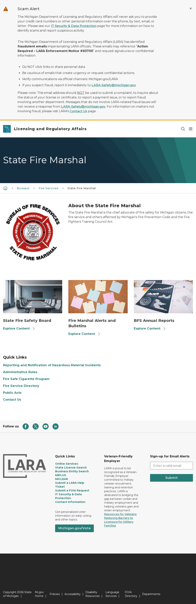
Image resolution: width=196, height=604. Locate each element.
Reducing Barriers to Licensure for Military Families (118, 521)
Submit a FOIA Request (72, 490)
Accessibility (73, 594)
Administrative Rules (20, 372)
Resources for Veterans (120, 514)
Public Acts (12, 393)
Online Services (66, 463)
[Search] (183, 129)
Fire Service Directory (21, 386)
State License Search (71, 467)
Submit (171, 478)
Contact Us (78, 111)
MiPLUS (60, 475)
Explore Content (16, 328)
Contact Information (70, 502)
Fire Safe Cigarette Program (26, 379)
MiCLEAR (61, 479)
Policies (55, 594)
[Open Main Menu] (190, 129)
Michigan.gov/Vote (74, 528)
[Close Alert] (190, 8)
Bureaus (23, 188)
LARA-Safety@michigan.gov (113, 85)
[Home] (5, 188)
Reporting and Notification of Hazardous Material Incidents (52, 365)
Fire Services (49, 188)
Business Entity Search (72, 471)
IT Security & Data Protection (73, 26)
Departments (151, 594)
